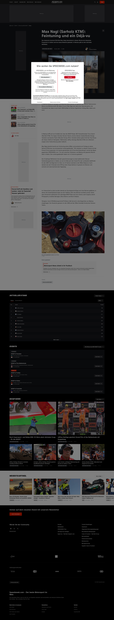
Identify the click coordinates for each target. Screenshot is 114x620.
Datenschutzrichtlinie (55, 102)
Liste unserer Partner (70, 98)
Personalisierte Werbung (45, 86)
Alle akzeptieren (45, 77)
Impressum (39, 102)
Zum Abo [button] (70, 77)
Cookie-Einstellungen (73, 102)
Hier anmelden (69, 81)
